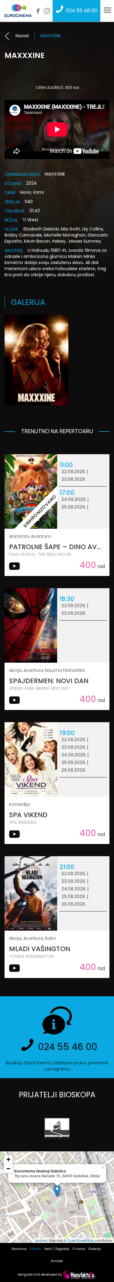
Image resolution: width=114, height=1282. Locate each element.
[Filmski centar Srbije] (57, 1128)
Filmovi (35, 1249)
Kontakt (57, 1261)
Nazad (22, 36)
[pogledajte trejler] (14, 568)
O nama (79, 1249)
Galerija (94, 1249)
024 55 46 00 (81, 10)
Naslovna (19, 1249)
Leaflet (41, 1240)
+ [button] (8, 1159)
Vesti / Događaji (57, 1249)
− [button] (8, 1168)
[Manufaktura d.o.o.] (79, 1274)
